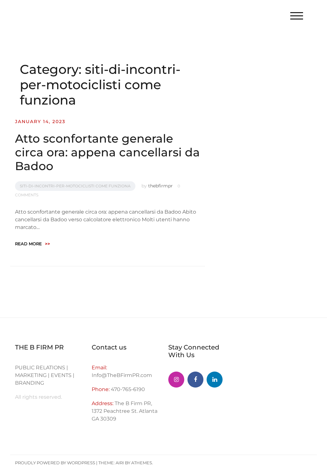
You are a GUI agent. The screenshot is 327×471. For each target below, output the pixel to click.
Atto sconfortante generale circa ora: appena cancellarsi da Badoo (107, 152)
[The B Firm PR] (195, 380)
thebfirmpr (160, 186)
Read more (32, 243)
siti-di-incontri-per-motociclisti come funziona (75, 186)
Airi (120, 462)
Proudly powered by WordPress (55, 462)
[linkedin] (215, 380)
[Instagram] (176, 380)
